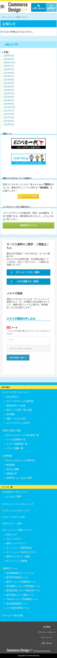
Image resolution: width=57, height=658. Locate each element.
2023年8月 (9, 73)
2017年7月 (9, 111)
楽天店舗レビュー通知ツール (20, 595)
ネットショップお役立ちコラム (21, 552)
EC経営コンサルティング (16, 492)
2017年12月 (9, 107)
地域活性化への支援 (15, 405)
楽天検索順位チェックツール (20, 573)
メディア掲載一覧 (14, 448)
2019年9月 (9, 97)
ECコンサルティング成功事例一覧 (22, 435)
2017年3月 (9, 114)
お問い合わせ (46, 643)
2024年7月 (9, 66)
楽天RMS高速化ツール (17, 577)
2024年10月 (9, 62)
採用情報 (8, 456)
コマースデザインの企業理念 (20, 401)
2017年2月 (9, 117)
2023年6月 (9, 80)
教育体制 (10, 465)
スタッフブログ (13, 539)
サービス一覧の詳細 (13, 615)
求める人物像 (12, 469)
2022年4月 (9, 93)
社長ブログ (11, 535)
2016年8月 (9, 121)
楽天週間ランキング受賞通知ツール (23, 586)
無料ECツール (10, 568)
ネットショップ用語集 (16, 561)
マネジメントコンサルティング (18, 504)
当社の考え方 (12, 397)
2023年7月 (9, 76)
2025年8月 (9, 56)
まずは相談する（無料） (28, 281)
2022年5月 (9, 90)
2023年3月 (9, 83)
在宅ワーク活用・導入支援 (19, 410)
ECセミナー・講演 (13, 523)
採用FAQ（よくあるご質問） (20, 478)
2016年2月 (9, 124)
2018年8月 (9, 104)
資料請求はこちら (28, 225)
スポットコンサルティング (16, 510)
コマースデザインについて (16, 392)
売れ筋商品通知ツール (16, 603)
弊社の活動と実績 (12, 430)
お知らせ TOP (11, 44)
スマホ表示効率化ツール (18, 608)
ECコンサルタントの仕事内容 (20, 460)
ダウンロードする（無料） (28, 272)
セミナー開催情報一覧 (16, 444)
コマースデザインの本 (14, 517)
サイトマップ (46, 638)
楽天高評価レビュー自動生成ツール (23, 590)
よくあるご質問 (13, 496)
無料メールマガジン (15, 543)
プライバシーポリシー (46, 632)
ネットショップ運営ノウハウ (17, 530)
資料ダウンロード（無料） (19, 556)
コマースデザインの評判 (18, 423)
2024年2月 (9, 69)
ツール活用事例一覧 (15, 439)
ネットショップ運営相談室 (19, 548)
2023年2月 (9, 86)
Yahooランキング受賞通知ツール (22, 599)
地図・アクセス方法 (15, 419)
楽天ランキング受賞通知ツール (21, 582)
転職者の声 (11, 473)
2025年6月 (9, 59)
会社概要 (10, 414)
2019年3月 (9, 100)
